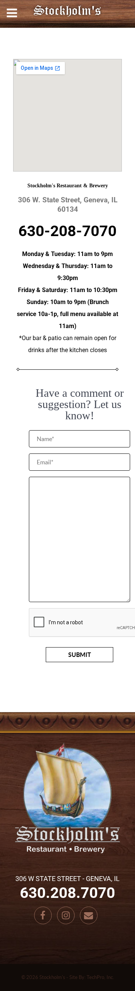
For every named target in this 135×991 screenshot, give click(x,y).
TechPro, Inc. (100, 977)
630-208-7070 (67, 231)
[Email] (89, 915)
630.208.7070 (67, 893)
